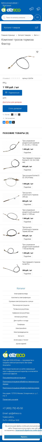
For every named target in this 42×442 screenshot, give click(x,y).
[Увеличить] (21, 63)
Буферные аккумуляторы (21, 313)
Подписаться (14, 93)
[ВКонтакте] (4, 122)
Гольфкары (21, 324)
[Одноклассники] (7, 122)
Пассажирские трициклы (21, 305)
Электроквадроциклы (21, 332)
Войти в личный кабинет (9, 3)
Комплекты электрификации (21, 297)
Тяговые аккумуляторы (21, 309)
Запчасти (21, 336)
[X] (13, 122)
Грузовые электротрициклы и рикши (21, 301)
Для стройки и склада (21, 320)
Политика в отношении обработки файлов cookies (21, 388)
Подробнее (27, 152)
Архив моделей (21, 344)
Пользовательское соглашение (14, 378)
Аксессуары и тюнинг (21, 340)
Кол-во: (7, 114)
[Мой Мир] (10, 122)
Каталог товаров (12, 27)
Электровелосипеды (21, 294)
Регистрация (7, 5)
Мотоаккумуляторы (21, 317)
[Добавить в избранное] (37, 52)
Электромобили (21, 328)
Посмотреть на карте (10, 399)
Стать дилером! (15, 108)
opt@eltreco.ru (15, 413)
